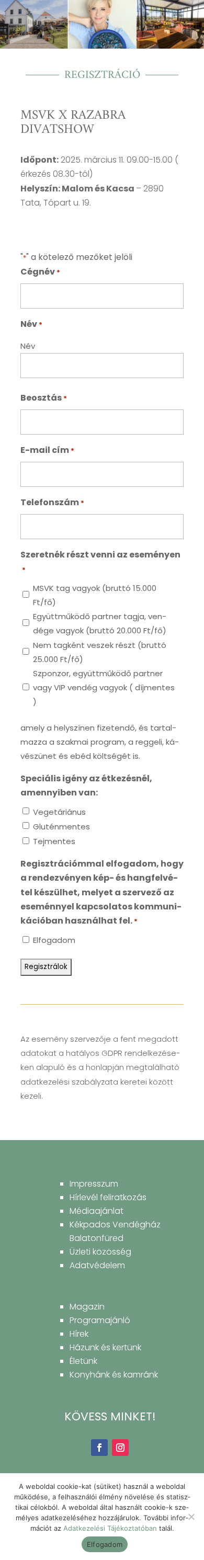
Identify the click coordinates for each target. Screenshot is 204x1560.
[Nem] (191, 1516)
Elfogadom (54, 940)
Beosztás (43, 398)
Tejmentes (54, 841)
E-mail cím (47, 450)
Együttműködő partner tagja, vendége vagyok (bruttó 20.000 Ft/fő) (99, 623)
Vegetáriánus (59, 811)
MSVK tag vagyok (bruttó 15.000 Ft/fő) (94, 595)
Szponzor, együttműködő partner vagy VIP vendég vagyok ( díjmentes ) (104, 687)
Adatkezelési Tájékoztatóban (110, 1528)
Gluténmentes (61, 826)
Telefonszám (52, 502)
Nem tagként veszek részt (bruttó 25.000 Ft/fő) (99, 652)
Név (27, 345)
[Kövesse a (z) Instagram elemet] (120, 1447)
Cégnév (40, 272)
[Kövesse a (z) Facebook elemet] (99, 1447)
